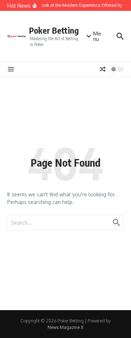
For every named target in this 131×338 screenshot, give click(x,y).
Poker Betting (54, 30)
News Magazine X (65, 327)
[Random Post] (103, 69)
